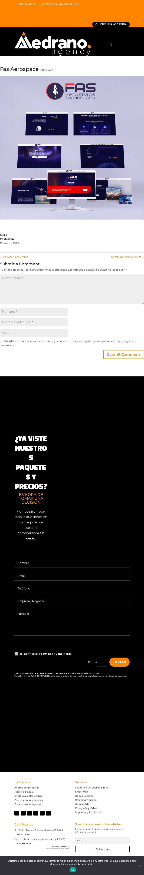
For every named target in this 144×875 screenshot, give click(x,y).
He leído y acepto (45, 653)
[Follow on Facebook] (16, 11)
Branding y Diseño (86, 799)
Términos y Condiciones (56, 653)
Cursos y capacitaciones (28, 800)
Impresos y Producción (88, 812)
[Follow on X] (40, 11)
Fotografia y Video (86, 808)
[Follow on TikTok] (34, 11)
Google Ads (82, 804)
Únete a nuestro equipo (28, 795)
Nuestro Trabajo (24, 791)
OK (73, 869)
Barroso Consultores (14, 256)
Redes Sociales (84, 795)
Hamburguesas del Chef (127, 256)
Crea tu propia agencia (27, 804)
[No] (139, 865)
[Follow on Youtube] (28, 11)
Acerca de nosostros (26, 787)
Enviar (119, 662)
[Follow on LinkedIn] (46, 11)
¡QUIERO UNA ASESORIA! (111, 24)
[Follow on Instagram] (22, 11)
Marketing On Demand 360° (91, 787)
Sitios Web (46, 70)
